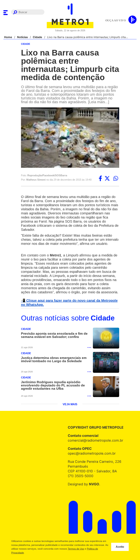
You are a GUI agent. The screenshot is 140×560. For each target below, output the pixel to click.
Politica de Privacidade (30, 552)
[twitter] (107, 182)
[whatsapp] (115, 182)
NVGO (93, 497)
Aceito (120, 546)
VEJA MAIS (70, 417)
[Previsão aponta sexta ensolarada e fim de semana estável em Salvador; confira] (106, 350)
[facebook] (100, 182)
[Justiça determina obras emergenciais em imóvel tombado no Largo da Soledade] (106, 375)
